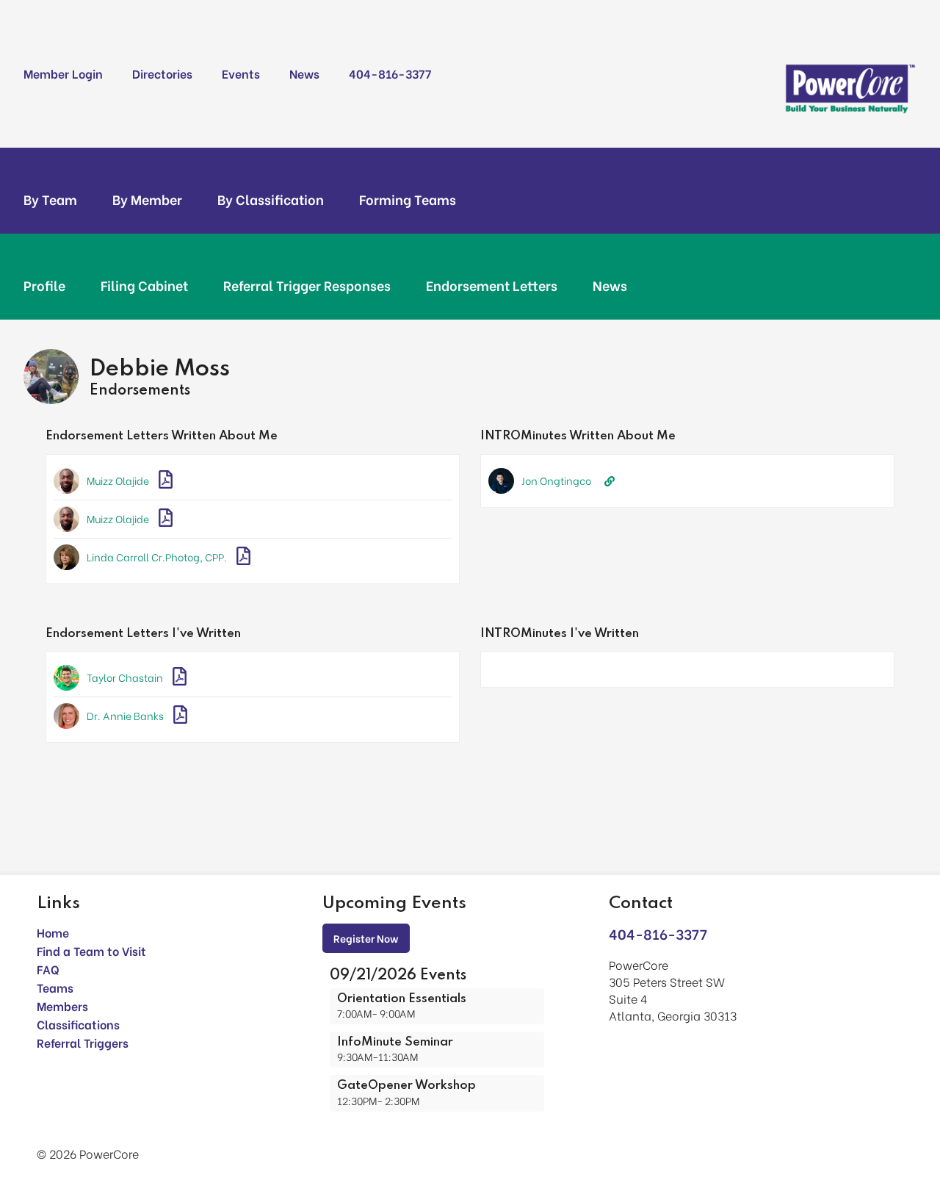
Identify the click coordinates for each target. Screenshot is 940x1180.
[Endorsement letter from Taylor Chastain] (179, 677)
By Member (147, 199)
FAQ (48, 968)
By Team (50, 199)
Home (53, 932)
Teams (55, 987)
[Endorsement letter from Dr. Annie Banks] (180, 716)
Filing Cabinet (144, 285)
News (304, 73)
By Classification (270, 199)
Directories (162, 73)
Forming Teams (407, 199)
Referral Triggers (83, 1042)
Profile (44, 285)
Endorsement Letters (491, 285)
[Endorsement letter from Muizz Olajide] (165, 481)
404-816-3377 (390, 73)
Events (241, 73)
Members (62, 1005)
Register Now (366, 938)
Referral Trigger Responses (307, 285)
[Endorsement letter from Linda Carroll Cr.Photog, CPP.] (243, 557)
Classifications (78, 1023)
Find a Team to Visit (91, 950)
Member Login (63, 73)
